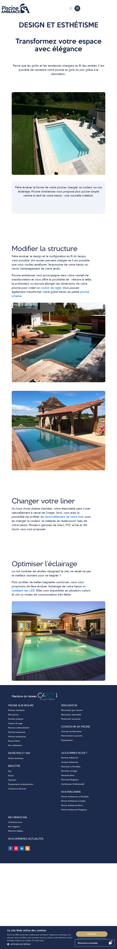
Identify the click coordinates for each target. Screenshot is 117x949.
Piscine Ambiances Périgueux (74, 810)
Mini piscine (13, 715)
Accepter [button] (91, 934)
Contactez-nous (15, 822)
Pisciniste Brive (67, 775)
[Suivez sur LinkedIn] (22, 848)
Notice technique (15, 758)
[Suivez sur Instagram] (16, 848)
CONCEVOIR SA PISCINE (75, 727)
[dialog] (58, 937)
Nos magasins (14, 827)
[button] (40, 944)
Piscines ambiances (69, 758)
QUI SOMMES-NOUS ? (74, 753)
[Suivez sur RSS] (27, 848)
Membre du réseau (25, 696)
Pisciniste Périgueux (70, 780)
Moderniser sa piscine (70, 719)
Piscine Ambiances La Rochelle (75, 797)
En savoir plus (38, 940)
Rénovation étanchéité (71, 715)
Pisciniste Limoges (69, 771)
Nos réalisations (15, 745)
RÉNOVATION (69, 705)
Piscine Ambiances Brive (72, 805)
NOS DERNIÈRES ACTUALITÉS (25, 839)
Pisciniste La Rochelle (70, 767)
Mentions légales (15, 831)
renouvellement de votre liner (64, 517)
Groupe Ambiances (69, 762)
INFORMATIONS (17, 817)
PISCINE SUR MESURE (21, 705)
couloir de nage (51, 288)
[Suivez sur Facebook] (10, 848)
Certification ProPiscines (72, 784)
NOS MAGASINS (71, 792)
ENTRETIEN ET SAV (19, 753)
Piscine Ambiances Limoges (73, 801)
